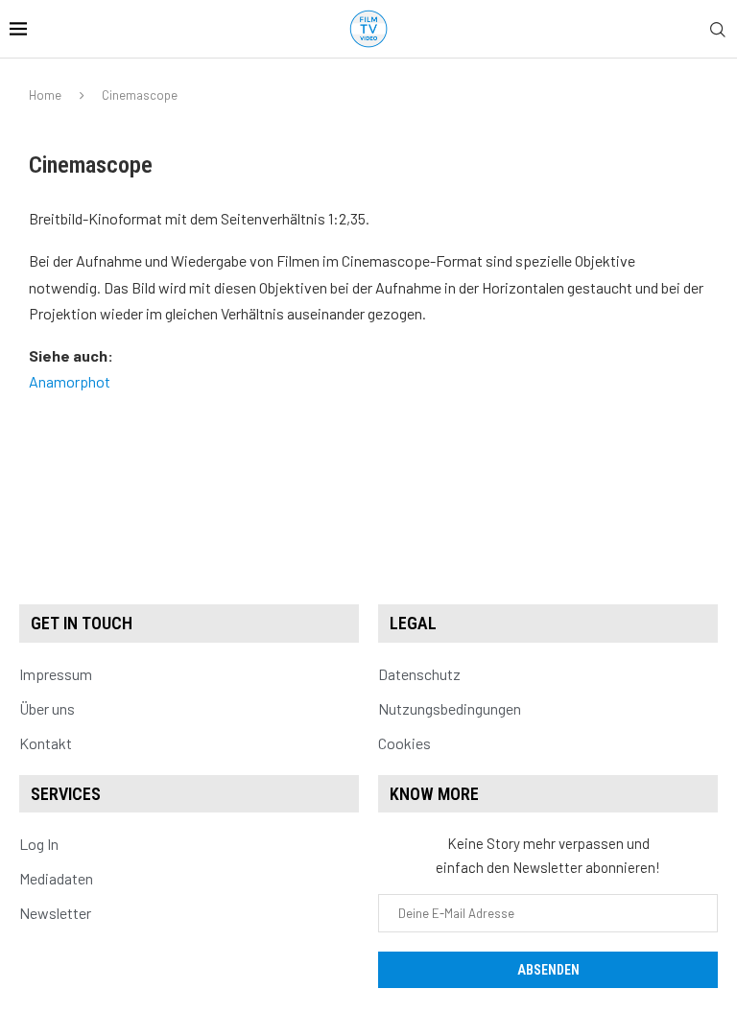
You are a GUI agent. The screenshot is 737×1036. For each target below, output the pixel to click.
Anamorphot (69, 381)
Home (45, 95)
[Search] (717, 30)
